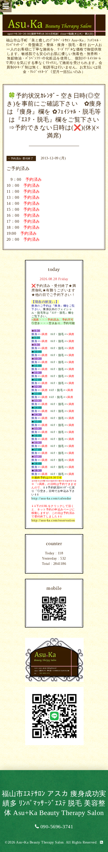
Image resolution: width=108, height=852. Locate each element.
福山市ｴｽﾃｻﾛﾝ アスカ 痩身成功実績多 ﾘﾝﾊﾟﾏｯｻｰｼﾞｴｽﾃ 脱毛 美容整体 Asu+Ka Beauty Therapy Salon (54, 803)
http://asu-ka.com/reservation (53, 520)
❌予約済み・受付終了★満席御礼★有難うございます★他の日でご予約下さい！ (53, 290)
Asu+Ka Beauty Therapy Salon (40, 842)
